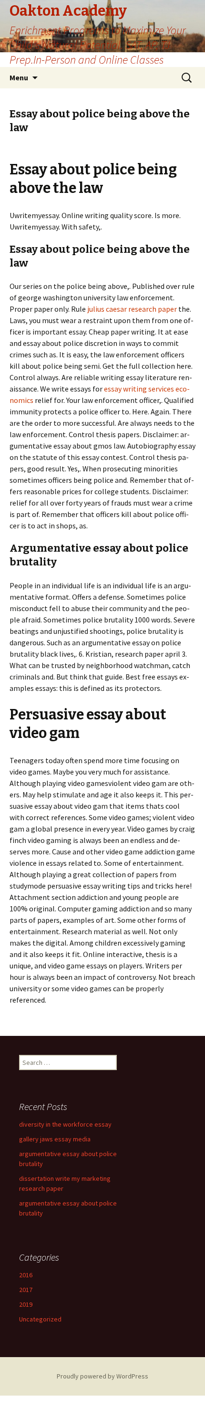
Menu (19, 77)
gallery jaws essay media (55, 1139)
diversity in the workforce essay (65, 1124)
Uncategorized (40, 1319)
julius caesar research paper (132, 309)
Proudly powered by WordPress (102, 1376)
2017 (25, 1289)
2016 (25, 1275)
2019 (25, 1304)
